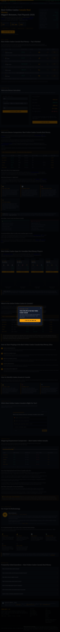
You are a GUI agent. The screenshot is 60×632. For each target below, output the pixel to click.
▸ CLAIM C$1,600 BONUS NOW (30, 320)
